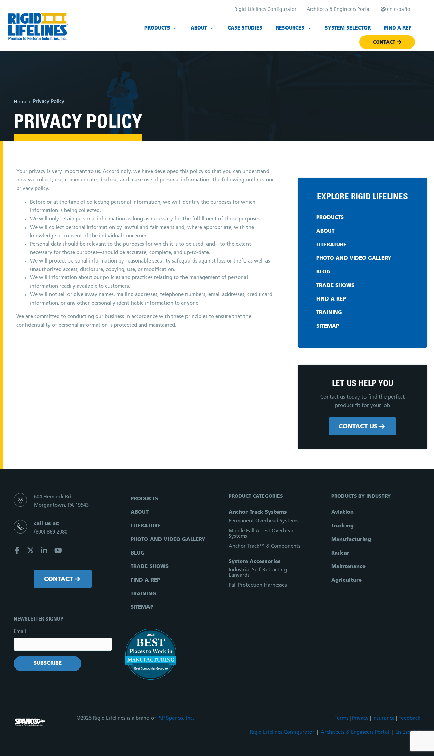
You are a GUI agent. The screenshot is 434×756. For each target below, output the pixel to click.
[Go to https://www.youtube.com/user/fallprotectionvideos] (57, 551)
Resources (290, 28)
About (199, 28)
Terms (341, 718)
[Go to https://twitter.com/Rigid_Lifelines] (30, 551)
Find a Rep (398, 28)
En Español (407, 732)
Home (20, 102)
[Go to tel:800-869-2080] (63, 530)
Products (157, 28)
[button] (362, 426)
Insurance (383, 718)
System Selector (348, 28)
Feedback (409, 718)
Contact (384, 42)
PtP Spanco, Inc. (175, 718)
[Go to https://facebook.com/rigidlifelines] (17, 551)
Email (20, 631)
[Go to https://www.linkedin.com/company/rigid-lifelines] (44, 551)
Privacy (360, 718)
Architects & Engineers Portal (355, 732)
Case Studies (245, 28)
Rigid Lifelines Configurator (282, 732)
